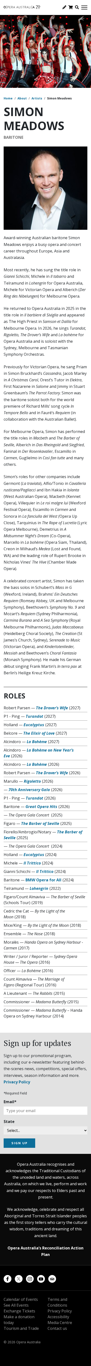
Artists (37, 98)
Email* (10, 1101)
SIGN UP (19, 1143)
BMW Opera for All (43, 880)
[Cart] (70, 7)
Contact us (57, 1328)
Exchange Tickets (19, 1311)
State (9, 1121)
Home (8, 98)
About (22, 98)
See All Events (16, 1305)
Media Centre (60, 1322)
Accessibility (58, 1316)
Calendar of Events (21, 1299)
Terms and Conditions (57, 1302)
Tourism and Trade (21, 1328)
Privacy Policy (17, 1082)
